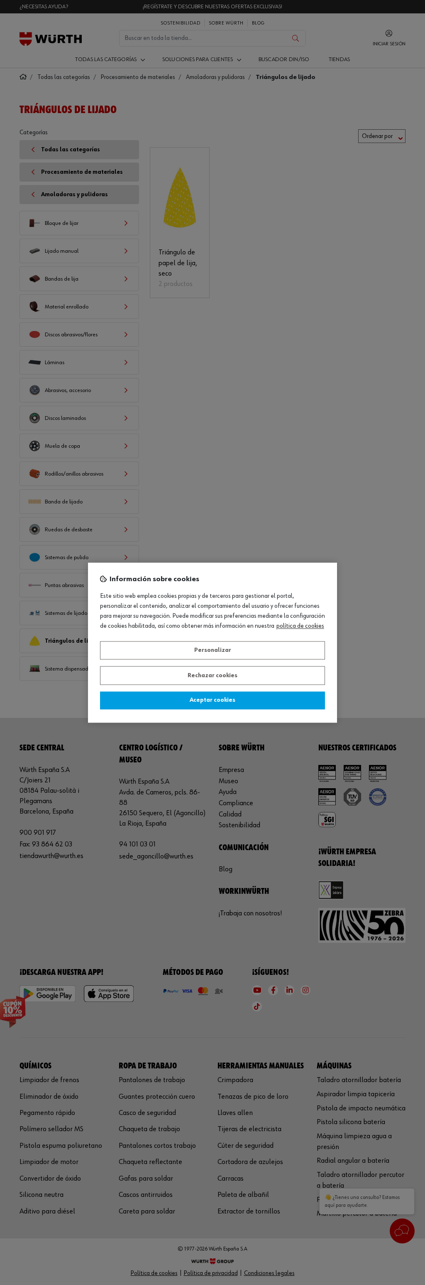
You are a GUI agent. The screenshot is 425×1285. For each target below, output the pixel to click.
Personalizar (212, 651)
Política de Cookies (300, 626)
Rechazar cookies (212, 675)
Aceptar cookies (212, 700)
